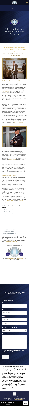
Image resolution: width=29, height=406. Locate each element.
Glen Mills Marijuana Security (11, 378)
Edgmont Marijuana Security (8, 370)
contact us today (12, 159)
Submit (5, 357)
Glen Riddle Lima (11, 258)
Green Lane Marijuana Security (16, 381)
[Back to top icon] (14, 393)
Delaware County (5, 91)
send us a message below (11, 241)
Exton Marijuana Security (19, 372)
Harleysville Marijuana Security (8, 384)
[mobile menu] (27, 2)
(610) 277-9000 (8, 54)
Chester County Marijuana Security (13, 385)
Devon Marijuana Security (18, 366)
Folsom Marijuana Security (15, 376)
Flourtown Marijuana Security (16, 374)
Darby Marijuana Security (7, 366)
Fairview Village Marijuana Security (9, 373)
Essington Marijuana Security (8, 372)
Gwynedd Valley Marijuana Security (17, 383)
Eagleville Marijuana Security (20, 369)
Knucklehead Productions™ (17, 399)
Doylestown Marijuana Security (8, 368)
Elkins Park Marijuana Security (20, 370)
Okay (25, 403)
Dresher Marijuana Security (20, 368)
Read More (8, 404)
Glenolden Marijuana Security (16, 380)
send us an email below (19, 122)
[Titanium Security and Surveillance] (14, 2)
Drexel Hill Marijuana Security (8, 369)
